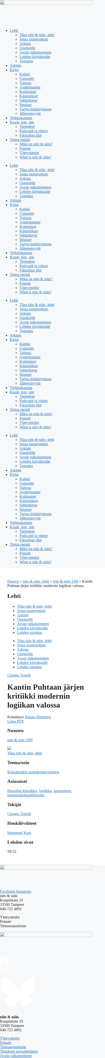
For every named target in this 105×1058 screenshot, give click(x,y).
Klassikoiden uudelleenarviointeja (33, 772)
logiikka (45, 791)
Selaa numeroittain (34, 39)
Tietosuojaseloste (13, 1047)
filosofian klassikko (22, 791)
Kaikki (25, 74)
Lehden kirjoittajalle (35, 57)
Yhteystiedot (29, 153)
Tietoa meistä (20, 140)
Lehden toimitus (29, 632)
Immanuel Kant (19, 833)
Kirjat (14, 70)
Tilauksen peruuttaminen (19, 1051)
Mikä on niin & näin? (36, 144)
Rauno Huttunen (38, 717)
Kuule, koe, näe (22, 122)
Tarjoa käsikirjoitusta (36, 109)
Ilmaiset (26, 105)
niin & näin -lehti (36, 581)
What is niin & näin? (35, 157)
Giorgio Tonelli (19, 675)
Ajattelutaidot (30, 87)
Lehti (14, 30)
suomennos (62, 791)
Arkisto (25, 43)
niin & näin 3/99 (65, 581)
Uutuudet (27, 78)
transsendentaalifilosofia (25, 795)
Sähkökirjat (28, 100)
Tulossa (25, 83)
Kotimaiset (28, 92)
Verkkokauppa (21, 118)
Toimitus (26, 61)
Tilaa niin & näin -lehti (37, 35)
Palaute (25, 148)
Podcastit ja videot (34, 131)
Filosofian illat (31, 135)
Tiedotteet (27, 126)
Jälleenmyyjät (30, 113)
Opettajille (27, 48)
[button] (15, 721)
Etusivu (13, 581)
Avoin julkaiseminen (35, 52)
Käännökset (29, 96)
